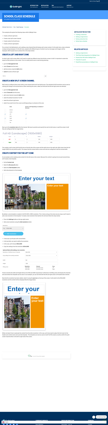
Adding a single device (82, 36)
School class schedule (81, 41)
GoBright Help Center (7, 27)
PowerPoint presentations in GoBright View (87, 62)
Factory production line (82, 39)
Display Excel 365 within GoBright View (86, 57)
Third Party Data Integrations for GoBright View (87, 55)
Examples (27, 27)
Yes (31, 356)
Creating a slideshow (81, 34)
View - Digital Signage (18, 27)
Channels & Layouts (81, 59)
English (6, 422)
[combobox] (54, 422)
